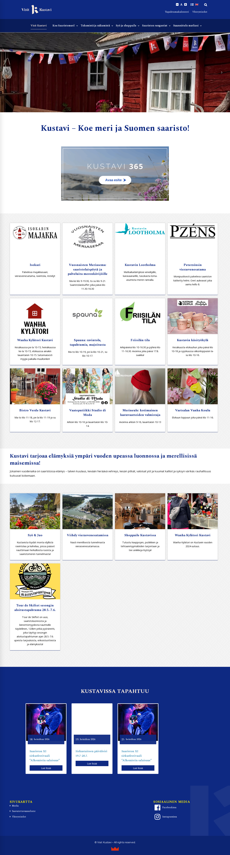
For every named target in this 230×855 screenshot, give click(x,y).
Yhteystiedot (199, 12)
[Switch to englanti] (196, 4)
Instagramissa (169, 816)
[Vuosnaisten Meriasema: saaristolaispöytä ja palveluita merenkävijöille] (87, 241)
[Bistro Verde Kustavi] (35, 386)
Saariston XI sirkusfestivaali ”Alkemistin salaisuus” (44, 756)
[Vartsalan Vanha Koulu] (193, 386)
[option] (46, 738)
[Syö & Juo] (35, 511)
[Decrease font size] (177, 4)
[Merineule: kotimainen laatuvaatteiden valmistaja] (140, 386)
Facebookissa (169, 807)
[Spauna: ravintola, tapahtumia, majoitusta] (87, 316)
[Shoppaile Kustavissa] (140, 511)
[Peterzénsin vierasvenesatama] (193, 241)
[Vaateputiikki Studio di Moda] (87, 386)
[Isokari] (35, 241)
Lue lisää (46, 768)
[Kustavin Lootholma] (140, 241)
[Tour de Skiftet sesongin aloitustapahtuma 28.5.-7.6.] (35, 581)
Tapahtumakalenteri (177, 12)
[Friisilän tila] (140, 316)
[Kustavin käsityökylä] (193, 316)
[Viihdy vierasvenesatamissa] (87, 511)
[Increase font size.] (185, 4)
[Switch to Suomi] (192, 4)
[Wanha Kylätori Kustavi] (35, 316)
